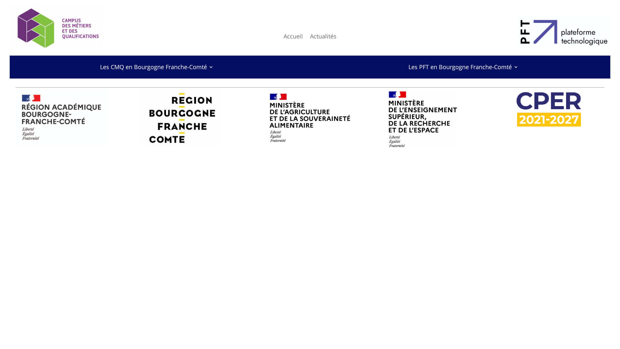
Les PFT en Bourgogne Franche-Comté (460, 68)
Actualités (323, 37)
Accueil (293, 37)
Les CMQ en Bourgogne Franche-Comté (153, 68)
